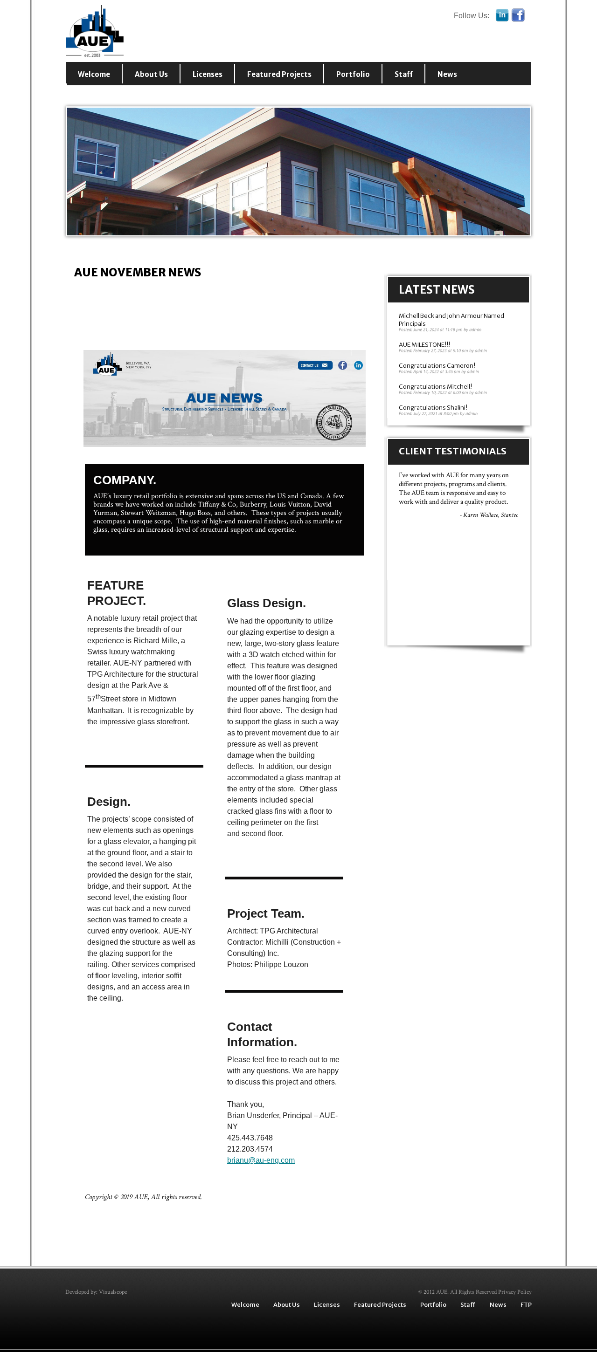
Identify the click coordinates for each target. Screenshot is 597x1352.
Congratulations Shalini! (433, 408)
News (447, 74)
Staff (404, 74)
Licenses (207, 74)
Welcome (94, 74)
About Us (151, 74)
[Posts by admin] (475, 329)
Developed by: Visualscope (96, 1292)
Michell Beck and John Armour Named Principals (451, 320)
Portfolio (353, 74)
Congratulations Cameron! (437, 366)
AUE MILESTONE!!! (424, 345)
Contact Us (98, 93)
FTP (526, 1305)
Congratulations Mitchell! (435, 387)
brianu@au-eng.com (261, 1160)
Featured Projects (279, 74)
